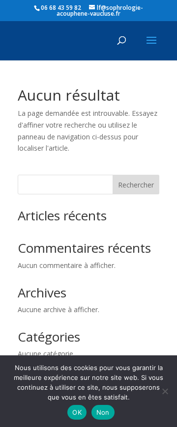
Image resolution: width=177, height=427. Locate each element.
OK (77, 412)
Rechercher (136, 184)
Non (103, 412)
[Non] (165, 391)
